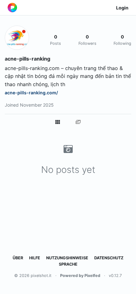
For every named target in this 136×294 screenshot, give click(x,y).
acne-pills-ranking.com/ (31, 92)
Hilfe (34, 258)
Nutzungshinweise (67, 258)
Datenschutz (108, 258)
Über (18, 258)
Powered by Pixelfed (80, 275)
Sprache (68, 264)
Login (122, 7)
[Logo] (12, 7)
